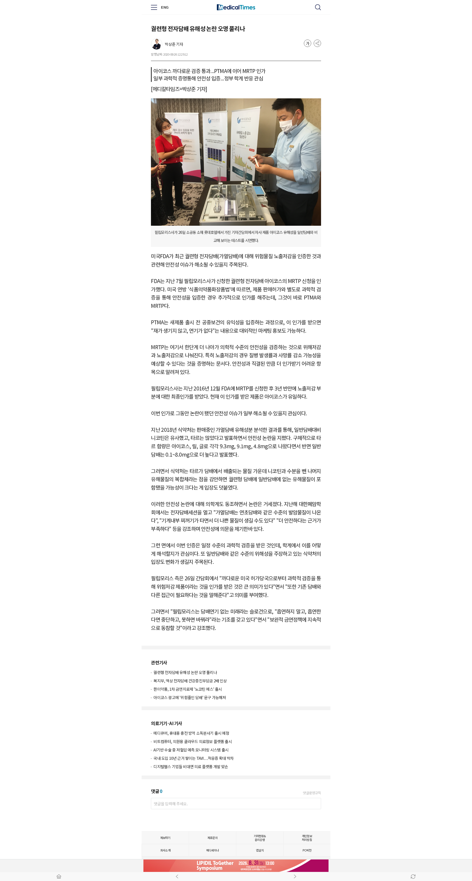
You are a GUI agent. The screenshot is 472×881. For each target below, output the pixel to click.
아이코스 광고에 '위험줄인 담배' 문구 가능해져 (189, 697)
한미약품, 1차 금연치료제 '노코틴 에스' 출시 (187, 689)
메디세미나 (212, 850)
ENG (165, 7)
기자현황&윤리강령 (260, 837)
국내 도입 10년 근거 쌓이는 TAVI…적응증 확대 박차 (193, 758)
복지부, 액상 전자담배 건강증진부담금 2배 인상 (190, 681)
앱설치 (260, 850)
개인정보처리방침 (307, 837)
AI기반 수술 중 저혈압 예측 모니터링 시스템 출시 (190, 750)
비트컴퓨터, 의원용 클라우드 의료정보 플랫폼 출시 (192, 741)
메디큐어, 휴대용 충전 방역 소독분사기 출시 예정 (191, 733)
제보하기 (165, 838)
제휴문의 (212, 838)
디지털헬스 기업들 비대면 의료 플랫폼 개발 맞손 (190, 766)
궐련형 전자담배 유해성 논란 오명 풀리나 (185, 672)
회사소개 (165, 850)
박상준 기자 (174, 44)
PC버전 (307, 850)
